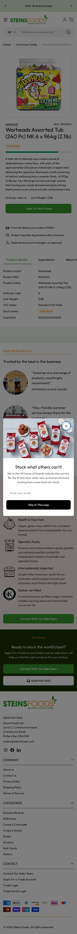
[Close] (66, 426)
